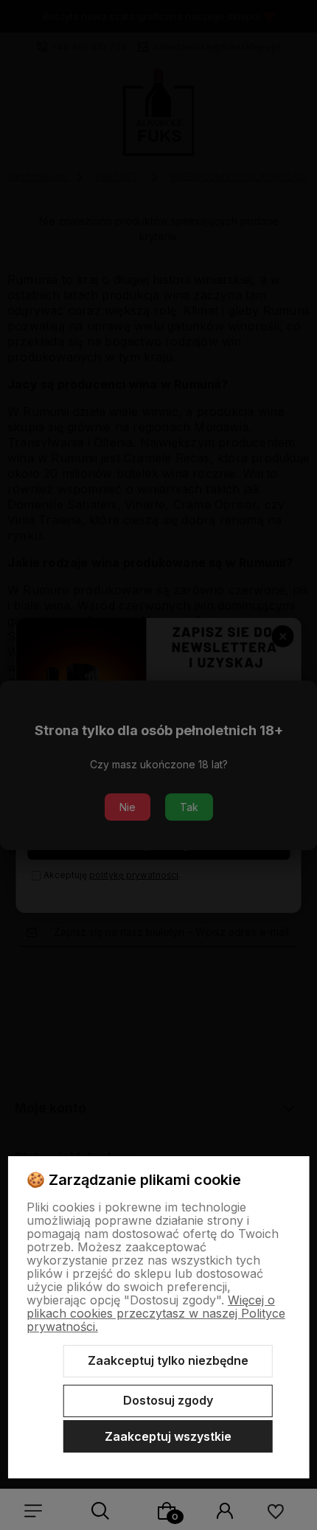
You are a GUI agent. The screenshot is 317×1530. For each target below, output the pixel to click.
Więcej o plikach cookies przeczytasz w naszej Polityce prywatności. (156, 1313)
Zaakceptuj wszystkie (168, 1436)
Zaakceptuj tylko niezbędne (168, 1360)
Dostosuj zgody (168, 1400)
